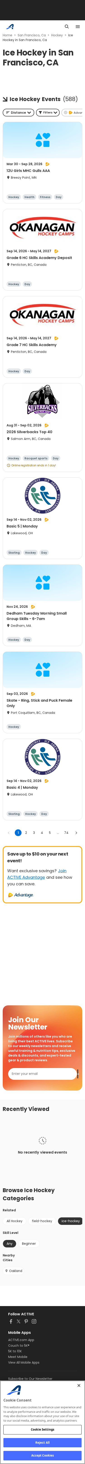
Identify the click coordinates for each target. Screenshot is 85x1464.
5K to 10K (15, 1351)
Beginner (29, 1243)
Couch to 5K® (18, 1345)
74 (66, 832)
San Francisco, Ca (32, 35)
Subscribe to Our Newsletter (30, 1378)
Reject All (42, 1443)
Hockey (57, 35)
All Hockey (14, 1221)
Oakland (15, 1271)
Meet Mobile (17, 1357)
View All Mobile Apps (23, 1362)
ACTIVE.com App (21, 1340)
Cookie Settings (42, 1429)
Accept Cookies (42, 1455)
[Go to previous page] (8, 832)
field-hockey (42, 1221)
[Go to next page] (76, 832)
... (58, 832)
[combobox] (18, 112)
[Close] (79, 1385)
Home (7, 35)
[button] (48, 112)
